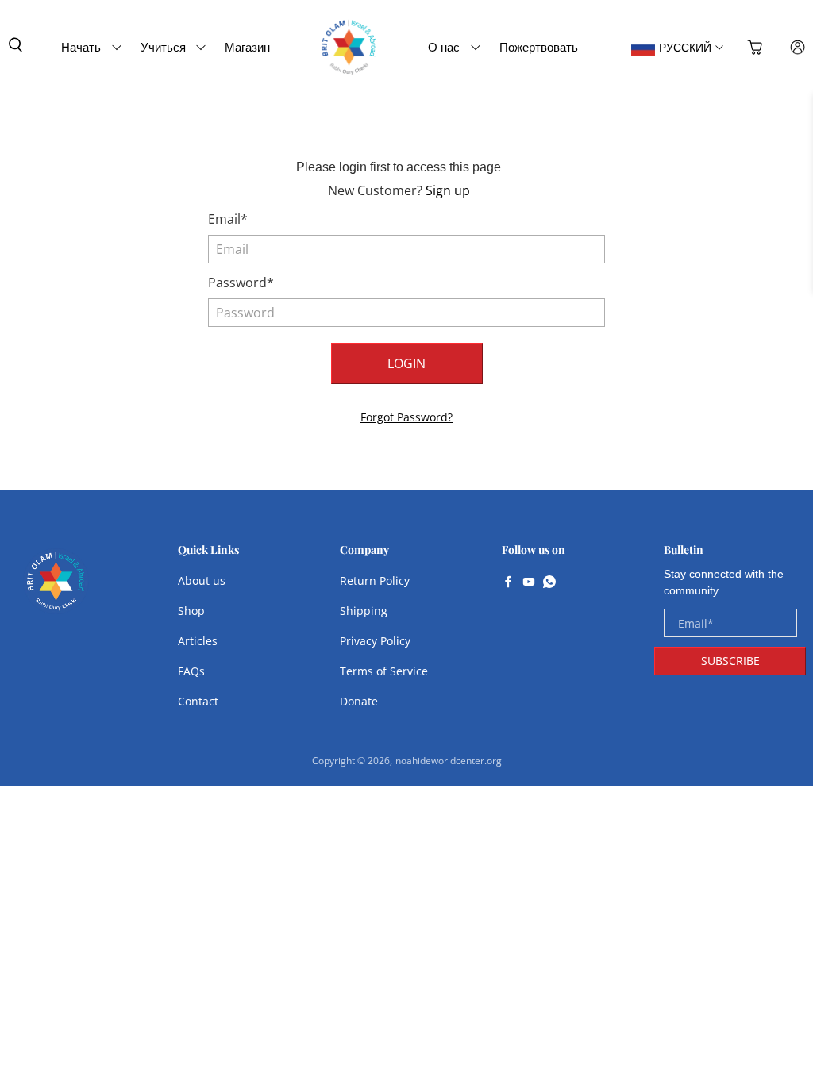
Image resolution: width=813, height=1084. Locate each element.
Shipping (363, 610)
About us (201, 580)
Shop (191, 610)
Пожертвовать (538, 47)
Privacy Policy (375, 640)
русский (685, 47)
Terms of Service (384, 670)
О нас (444, 47)
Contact (198, 701)
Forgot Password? (406, 417)
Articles (198, 640)
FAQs (191, 670)
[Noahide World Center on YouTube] (528, 583)
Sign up (448, 190)
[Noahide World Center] (56, 589)
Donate (359, 701)
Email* (228, 219)
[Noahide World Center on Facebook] (508, 583)
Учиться (163, 47)
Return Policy (375, 580)
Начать (81, 47)
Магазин (247, 47)
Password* (241, 282)
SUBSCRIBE (730, 660)
